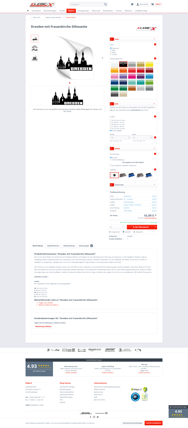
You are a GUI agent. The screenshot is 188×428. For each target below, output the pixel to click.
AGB (95, 397)
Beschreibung (38, 246)
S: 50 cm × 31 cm (118, 122)
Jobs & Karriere (99, 400)
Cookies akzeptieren (153, 423)
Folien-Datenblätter (67, 392)
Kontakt (62, 402)
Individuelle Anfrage (67, 387)
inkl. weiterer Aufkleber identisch (124, 165)
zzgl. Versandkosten (150, 218)
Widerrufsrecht (99, 389)
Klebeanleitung (69, 246)
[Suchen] (105, 4)
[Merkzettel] (132, 4)
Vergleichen (115, 232)
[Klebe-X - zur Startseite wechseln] (42, 5)
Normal (114, 158)
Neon (114, 52)
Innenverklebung (118, 160)
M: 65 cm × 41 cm (118, 124)
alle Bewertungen (39, 371)
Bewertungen (85, 246)
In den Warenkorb (141, 227)
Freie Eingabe (117, 131)
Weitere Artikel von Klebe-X (48, 305)
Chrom (114, 54)
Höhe (134, 134)
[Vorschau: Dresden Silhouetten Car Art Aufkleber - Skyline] (35, 38)
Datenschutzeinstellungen (132, 423)
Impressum (98, 394)
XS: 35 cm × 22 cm (118, 120)
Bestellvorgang (65, 389)
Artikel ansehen (71, 373)
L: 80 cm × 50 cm (118, 126)
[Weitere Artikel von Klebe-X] (146, 28)
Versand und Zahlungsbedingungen (107, 387)
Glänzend (115, 48)
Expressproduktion (66, 394)
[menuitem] (88, 4)
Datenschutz (98, 392)
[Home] (27, 11)
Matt (113, 50)
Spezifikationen (53, 246)
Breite (112, 134)
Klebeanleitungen (66, 397)
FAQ (61, 400)
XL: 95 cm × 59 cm (118, 129)
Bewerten (139, 232)
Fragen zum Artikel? (45, 303)
